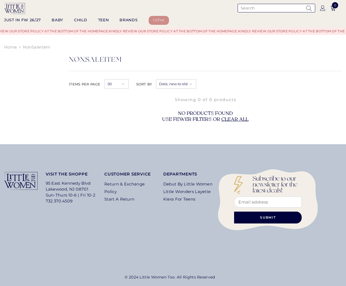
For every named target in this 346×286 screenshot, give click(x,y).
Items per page (85, 84)
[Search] (276, 8)
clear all (235, 120)
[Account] (322, 8)
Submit (268, 217)
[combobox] (271, 8)
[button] (117, 84)
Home (10, 47)
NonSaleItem (36, 47)
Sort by (144, 84)
